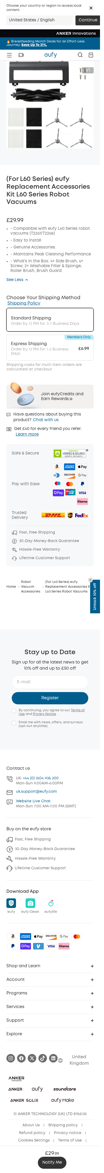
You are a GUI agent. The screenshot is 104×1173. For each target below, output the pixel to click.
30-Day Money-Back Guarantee (45, 849)
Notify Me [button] (52, 1162)
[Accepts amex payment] (25, 936)
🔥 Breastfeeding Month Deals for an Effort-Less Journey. (45, 43)
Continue (88, 20)
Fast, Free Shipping (33, 839)
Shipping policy (63, 1125)
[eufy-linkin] (53, 1058)
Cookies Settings (34, 1140)
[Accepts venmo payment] (38, 946)
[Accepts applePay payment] (38, 936)
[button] (91, 8)
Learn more (27, 434)
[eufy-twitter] (32, 1058)
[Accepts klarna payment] (64, 946)
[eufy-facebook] (21, 1058)
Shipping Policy (23, 303)
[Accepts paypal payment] (13, 946)
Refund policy (32, 1133)
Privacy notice (67, 1133)
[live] (21, 55)
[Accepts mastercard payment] (77, 936)
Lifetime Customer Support (40, 868)
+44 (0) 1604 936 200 (41, 778)
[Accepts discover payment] (51, 936)
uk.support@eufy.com (36, 791)
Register (50, 698)
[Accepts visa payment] (51, 946)
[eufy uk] (50, 55)
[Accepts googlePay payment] (64, 936)
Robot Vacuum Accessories (30, 586)
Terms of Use (70, 1140)
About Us (31, 1125)
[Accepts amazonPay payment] (13, 936)
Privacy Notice (44, 714)
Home (11, 586)
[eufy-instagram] (10, 1058)
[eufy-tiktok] (42, 1058)
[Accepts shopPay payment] (25, 946)
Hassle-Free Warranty (35, 858)
